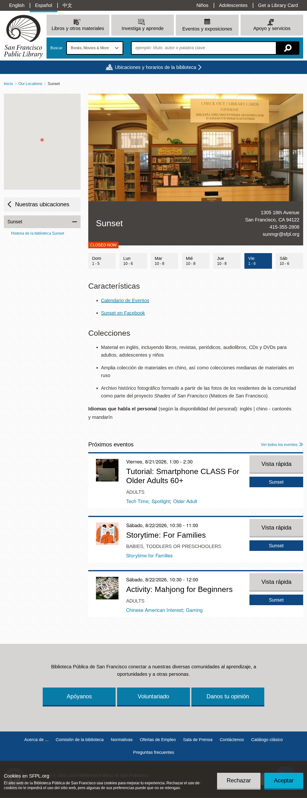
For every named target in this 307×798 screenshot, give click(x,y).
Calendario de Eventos (125, 300)
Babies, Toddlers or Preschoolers (173, 546)
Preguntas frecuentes (153, 752)
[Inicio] (23, 36)
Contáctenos (232, 739)
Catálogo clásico (267, 739)
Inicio (8, 84)
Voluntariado (153, 696)
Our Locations (30, 84)
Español (43, 5)
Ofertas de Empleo (158, 739)
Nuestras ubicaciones (42, 204)
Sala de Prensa (198, 739)
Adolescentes (233, 5)
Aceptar (284, 780)
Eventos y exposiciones (207, 28)
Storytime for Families (149, 555)
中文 (67, 5)
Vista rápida (276, 464)
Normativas (122, 739)
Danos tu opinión (228, 696)
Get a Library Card (278, 5)
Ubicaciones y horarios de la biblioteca (155, 67)
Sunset (14, 221)
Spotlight (161, 501)
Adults (135, 492)
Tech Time (137, 501)
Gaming (194, 609)
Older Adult (185, 501)
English (16, 5)
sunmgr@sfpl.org (281, 234)
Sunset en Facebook (123, 313)
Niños (202, 5)
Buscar (56, 48)
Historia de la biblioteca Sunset (37, 233)
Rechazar (239, 780)
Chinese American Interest (154, 609)
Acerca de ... (36, 739)
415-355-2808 (284, 227)
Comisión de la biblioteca (80, 739)
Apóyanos (79, 696)
